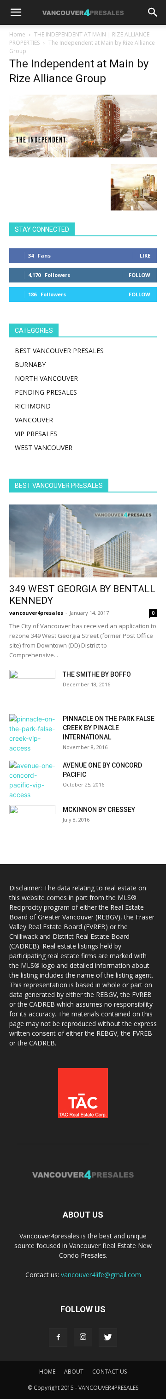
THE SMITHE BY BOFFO (97, 674)
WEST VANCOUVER (43, 447)
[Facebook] (58, 1337)
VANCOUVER (34, 419)
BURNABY (30, 364)
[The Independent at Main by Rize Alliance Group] (83, 155)
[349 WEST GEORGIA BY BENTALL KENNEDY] (83, 540)
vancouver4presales (36, 612)
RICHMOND (33, 406)
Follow (139, 274)
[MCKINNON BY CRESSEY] (32, 821)
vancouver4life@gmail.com (101, 1274)
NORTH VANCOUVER (46, 378)
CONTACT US (109, 1371)
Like (145, 255)
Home (17, 34)
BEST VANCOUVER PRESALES (59, 350)
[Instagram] (83, 1337)
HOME (47, 1371)
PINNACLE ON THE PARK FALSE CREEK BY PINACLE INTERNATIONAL (108, 728)
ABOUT (73, 1371)
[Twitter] (108, 1337)
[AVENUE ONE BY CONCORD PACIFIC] (32, 780)
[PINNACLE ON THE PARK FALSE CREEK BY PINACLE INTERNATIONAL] (32, 733)
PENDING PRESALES (46, 392)
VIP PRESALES (36, 433)
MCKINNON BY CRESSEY (99, 809)
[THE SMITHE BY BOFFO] (32, 686)
